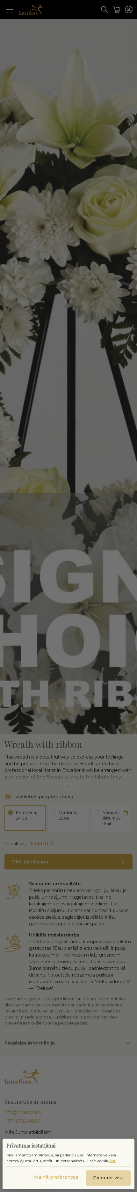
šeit (112, 1160)
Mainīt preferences (56, 1177)
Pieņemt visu (108, 1178)
